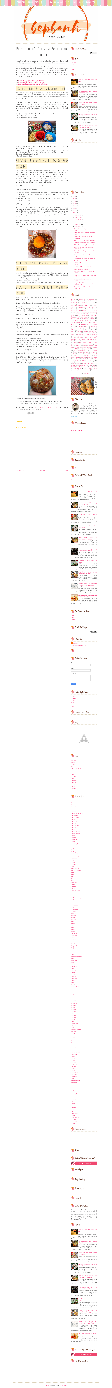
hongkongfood (80, 334)
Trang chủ (21, 2)
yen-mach (82, 370)
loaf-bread (73, 974)
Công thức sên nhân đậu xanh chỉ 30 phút (31, 80)
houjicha (88, 334)
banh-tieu (89, 308)
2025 (74, 196)
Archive (73, 780)
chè (72, 318)
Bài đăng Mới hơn (20, 470)
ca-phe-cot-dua (85, 315)
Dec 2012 (74, 782)
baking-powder (82, 299)
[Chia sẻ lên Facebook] (33, 413)
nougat (75, 352)
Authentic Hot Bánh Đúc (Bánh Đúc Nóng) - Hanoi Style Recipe (87, 126)
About (72, 617)
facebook (73, 706)
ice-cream (75, 336)
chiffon (92, 318)
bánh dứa (87, 300)
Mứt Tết (75, 349)
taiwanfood (89, 362)
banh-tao (73, 308)
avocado (73, 299)
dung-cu (87, 328)
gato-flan (80, 331)
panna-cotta (80, 353)
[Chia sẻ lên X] (31, 413)
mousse (85, 344)
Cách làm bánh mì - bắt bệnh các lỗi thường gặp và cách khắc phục (87, 584)
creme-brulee (81, 326)
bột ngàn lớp (79, 313)
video (95, 366)
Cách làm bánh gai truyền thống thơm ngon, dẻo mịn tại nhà (87, 549)
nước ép (87, 352)
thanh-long (90, 363)
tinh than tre (82, 365)
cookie (95, 324)
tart (74, 363)
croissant (75, 328)
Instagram (73, 67)
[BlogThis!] (29, 413)
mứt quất (89, 347)
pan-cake (93, 352)
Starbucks (84, 360)
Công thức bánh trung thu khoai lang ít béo (84, 242)
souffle (95, 358)
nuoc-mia (81, 352)
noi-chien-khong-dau (82, 350)
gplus (72, 702)
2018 (74, 213)
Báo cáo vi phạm (76, 430)
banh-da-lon (87, 304)
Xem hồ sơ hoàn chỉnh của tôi (78, 645)
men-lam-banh (82, 342)
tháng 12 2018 (78, 215)
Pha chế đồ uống (71, 2)
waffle (85, 368)
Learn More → (74, 416)
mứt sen (95, 347)
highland (85, 332)
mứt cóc (91, 345)
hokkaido (73, 334)
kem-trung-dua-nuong (91, 336)
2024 (74, 199)
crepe (86, 326)
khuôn (86, 337)
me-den (75, 342)
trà (93, 365)
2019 (74, 210)
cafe (86, 317)
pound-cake (74, 1054)
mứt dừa (73, 1009)
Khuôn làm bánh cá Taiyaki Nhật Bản (83, 267)
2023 (74, 201)
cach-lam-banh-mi (76, 870)
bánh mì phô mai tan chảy (77, 768)
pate (75, 355)
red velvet (83, 357)
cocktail (73, 322)
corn (75, 326)
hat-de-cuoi (74, 935)
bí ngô (89, 310)
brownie (73, 315)
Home (72, 615)
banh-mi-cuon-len (75, 831)
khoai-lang (79, 337)
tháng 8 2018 (78, 224)
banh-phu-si (91, 307)
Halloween (91, 331)
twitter (73, 704)
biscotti (95, 310)
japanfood (81, 336)
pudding (77, 357)
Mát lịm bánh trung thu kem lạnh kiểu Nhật (84, 240)
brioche (93, 313)
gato (72, 331)
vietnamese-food (77, 368)
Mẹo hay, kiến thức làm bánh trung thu (31, 82)
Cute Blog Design (63, 1385)
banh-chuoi (79, 304)
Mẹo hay (81, 2)
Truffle (79, 366)
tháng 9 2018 (78, 222)
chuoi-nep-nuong (90, 320)
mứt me (83, 347)
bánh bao (81, 300)
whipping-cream (93, 368)
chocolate (73, 320)
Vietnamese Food (40, 2)
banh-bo (73, 304)
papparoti (87, 353)
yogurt (88, 370)
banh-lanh (85, 305)
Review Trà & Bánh (76, 65)
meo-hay (28, 414)
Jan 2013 (74, 784)
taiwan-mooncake (80, 362)
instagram (73, 696)
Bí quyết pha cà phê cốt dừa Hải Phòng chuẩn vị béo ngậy (87, 572)
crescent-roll (94, 326)
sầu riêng (83, 358)
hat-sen (79, 332)
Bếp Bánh (30, 2)
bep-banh (84, 310)
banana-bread (74, 300)
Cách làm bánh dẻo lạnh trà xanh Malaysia (84, 258)
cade (82, 317)
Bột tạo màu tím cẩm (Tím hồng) (82, 269)
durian (92, 328)
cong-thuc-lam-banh (84, 323)
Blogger (87, 373)
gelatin (85, 331)
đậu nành (73, 329)
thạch (78, 363)
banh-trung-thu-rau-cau (77, 844)
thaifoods (84, 363)
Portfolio (73, 776)
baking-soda (91, 299)
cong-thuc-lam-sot (85, 324)
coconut (79, 322)
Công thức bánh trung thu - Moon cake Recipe (33, 84)
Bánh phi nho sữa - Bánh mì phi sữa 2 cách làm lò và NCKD (87, 595)
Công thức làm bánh (56, 2)
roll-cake (94, 357)
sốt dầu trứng (76, 360)
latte (79, 339)
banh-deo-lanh (75, 825)
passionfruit (94, 354)
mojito (79, 344)
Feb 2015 (74, 788)
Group (72, 69)
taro (96, 362)
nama (80, 349)
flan (93, 329)
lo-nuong (90, 339)
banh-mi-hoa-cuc (82, 307)
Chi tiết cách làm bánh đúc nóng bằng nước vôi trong (87, 91)
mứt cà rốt (78, 345)
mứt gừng (77, 347)
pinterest (73, 698)
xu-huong (75, 370)
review (88, 357)
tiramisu (89, 365)
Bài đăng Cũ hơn (64, 470)
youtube (73, 700)
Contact (73, 619)
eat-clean (88, 329)
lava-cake (84, 339)
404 (72, 621)
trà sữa (73, 366)
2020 (74, 208)
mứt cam (85, 345)
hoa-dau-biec (92, 332)
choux (81, 320)
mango (89, 341)
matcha (95, 341)
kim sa (91, 337)
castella (92, 317)
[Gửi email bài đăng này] (28, 413)
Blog (72, 774)
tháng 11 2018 (78, 217)
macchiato (83, 340)
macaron (77, 340)
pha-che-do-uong (83, 355)
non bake (93, 350)
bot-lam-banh (84, 312)
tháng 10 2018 (78, 219)
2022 (74, 203)
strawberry (91, 360)
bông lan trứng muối (76, 856)
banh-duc (77, 305)
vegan (90, 366)
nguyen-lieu (87, 349)
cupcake (81, 328)
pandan (73, 354)
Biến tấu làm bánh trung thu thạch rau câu (84, 245)
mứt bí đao (74, 1001)
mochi (74, 344)
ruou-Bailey (76, 358)
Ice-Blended (94, 334)
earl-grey (81, 329)
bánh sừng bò (82, 302)
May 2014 (74, 786)
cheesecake (85, 318)
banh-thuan (81, 309)
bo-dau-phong (76, 312)
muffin (91, 344)
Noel (74, 350)
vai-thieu (85, 366)
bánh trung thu (22, 414)
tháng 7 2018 (78, 226)
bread (86, 313)
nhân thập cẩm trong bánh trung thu (46, 407)
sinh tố (90, 358)
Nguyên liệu (90, 2)
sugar (72, 362)
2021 (74, 206)
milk (96, 342)
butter (78, 315)
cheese (78, 318)
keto (74, 337)
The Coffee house (75, 1095)
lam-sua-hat (74, 966)
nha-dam (94, 349)
